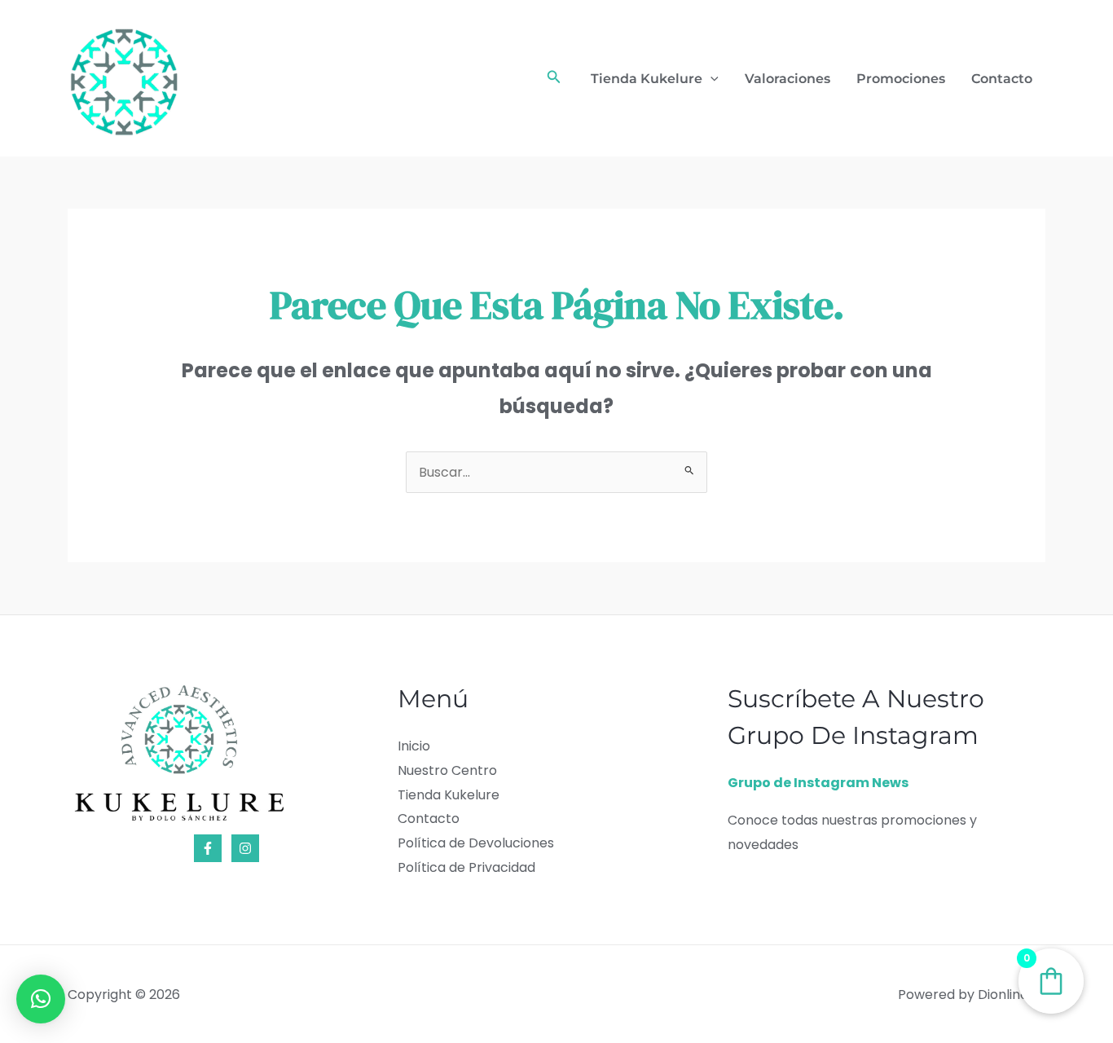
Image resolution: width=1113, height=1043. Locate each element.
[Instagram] (245, 848)
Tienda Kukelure (646, 78)
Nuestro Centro (447, 770)
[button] (554, 78)
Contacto (1001, 78)
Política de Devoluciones (476, 843)
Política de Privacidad (466, 867)
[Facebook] (208, 848)
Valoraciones (787, 78)
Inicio (414, 746)
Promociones (900, 78)
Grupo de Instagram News (818, 782)
